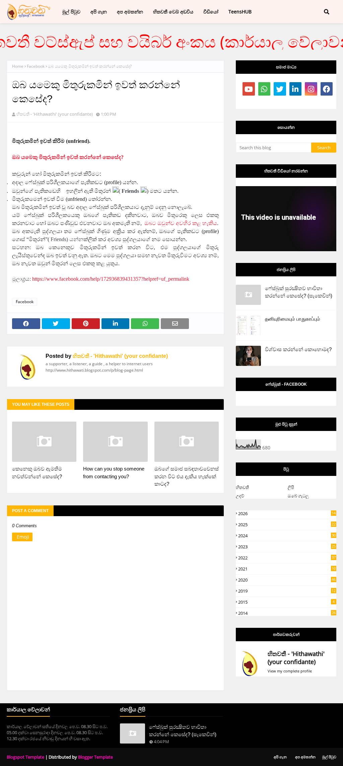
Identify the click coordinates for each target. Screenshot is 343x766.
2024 (287, 536)
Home (17, 66)
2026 (287, 513)
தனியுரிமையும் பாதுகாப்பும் (292, 319)
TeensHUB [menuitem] (240, 11)
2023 (287, 547)
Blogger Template (95, 757)
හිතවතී (242, 487)
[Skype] (264, 102)
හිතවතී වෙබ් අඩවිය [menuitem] (173, 11)
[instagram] (311, 89)
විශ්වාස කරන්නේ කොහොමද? (298, 349)
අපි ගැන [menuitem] (98, 11)
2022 (287, 558)
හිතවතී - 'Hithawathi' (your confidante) (54, 114)
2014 (287, 613)
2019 (287, 591)
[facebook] (327, 89)
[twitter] (280, 89)
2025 (287, 525)
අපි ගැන (280, 756)
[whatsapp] (264, 89)
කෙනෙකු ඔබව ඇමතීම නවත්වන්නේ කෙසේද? (37, 472)
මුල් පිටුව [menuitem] (71, 11)
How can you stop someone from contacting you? (113, 472)
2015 (286, 602)
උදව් (240, 496)
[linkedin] (295, 89)
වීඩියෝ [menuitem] (210, 11)
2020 (287, 580)
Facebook (36, 66)
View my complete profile (290, 670)
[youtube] (249, 89)
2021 (287, 569)
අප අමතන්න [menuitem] (130, 11)
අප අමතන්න (305, 756)
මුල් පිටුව (329, 756)
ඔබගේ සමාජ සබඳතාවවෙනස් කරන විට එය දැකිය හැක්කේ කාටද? (186, 476)
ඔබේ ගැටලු (298, 496)
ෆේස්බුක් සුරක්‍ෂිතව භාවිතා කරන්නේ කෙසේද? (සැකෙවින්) (298, 292)
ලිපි (291, 487)
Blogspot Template (25, 757)
